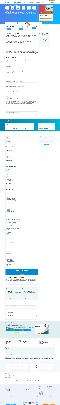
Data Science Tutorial (24, 379)
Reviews (39, 387)
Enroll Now (23, 332)
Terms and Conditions (49, 386)
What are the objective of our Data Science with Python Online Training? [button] (14, 81)
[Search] (43, 2)
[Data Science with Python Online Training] (46, 9)
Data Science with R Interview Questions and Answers (11, 380)
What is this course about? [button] (9, 66)
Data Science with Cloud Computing (19, 380)
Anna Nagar (9, 367)
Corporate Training (41, 394)
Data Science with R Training (23, 375)
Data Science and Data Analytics (30, 379)
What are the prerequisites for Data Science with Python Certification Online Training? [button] (15, 88)
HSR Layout (50, 367)
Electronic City (39, 367)
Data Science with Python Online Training (9, 375)
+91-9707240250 (36, 404)
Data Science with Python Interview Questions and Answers (46, 379)
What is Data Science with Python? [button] (10, 104)
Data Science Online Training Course (37, 375)
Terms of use (48, 387)
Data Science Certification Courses (30, 375)
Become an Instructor (41, 392)
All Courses (16, 2)
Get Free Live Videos (46, 18)
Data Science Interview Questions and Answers (17, 379)
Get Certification (16, 332)
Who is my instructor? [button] (9, 309)
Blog (27, 2)
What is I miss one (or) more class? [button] (10, 307)
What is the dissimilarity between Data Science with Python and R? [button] (13, 112)
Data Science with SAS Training (17, 375)
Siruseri (25, 367)
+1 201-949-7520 (8, 390)
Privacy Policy (48, 388)
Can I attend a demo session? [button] (10, 312)
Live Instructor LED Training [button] (9, 93)
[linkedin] (31, 400)
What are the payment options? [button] (10, 315)
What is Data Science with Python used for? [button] (11, 110)
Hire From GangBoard (41, 393)
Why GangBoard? (40, 388)
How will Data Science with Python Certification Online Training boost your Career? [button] (15, 86)
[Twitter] (28, 400)
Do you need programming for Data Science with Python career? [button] (13, 91)
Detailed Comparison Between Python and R (38, 380)
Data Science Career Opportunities (9, 379)
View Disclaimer (36, 402)
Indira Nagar (44, 367)
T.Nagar (14, 367)
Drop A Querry (24, 404)
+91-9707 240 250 (48, 146)
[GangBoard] (9, 2)
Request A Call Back (11, 404)
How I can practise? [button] (9, 303)
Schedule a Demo (49, 404)
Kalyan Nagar (33, 367)
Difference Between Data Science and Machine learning (29, 380)
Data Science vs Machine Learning (37, 379)
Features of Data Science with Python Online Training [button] (12, 98)
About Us (25, 2)
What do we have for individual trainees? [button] (10, 96)
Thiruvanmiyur (20, 367)
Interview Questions (31, 2)
